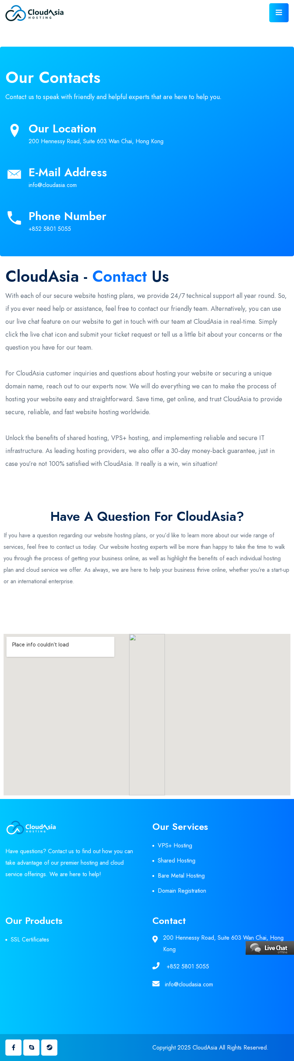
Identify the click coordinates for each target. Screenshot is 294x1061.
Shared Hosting (176, 860)
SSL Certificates (30, 939)
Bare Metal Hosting (181, 875)
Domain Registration (182, 891)
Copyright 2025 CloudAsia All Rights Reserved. (210, 1047)
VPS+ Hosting (175, 845)
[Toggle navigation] (279, 12)
